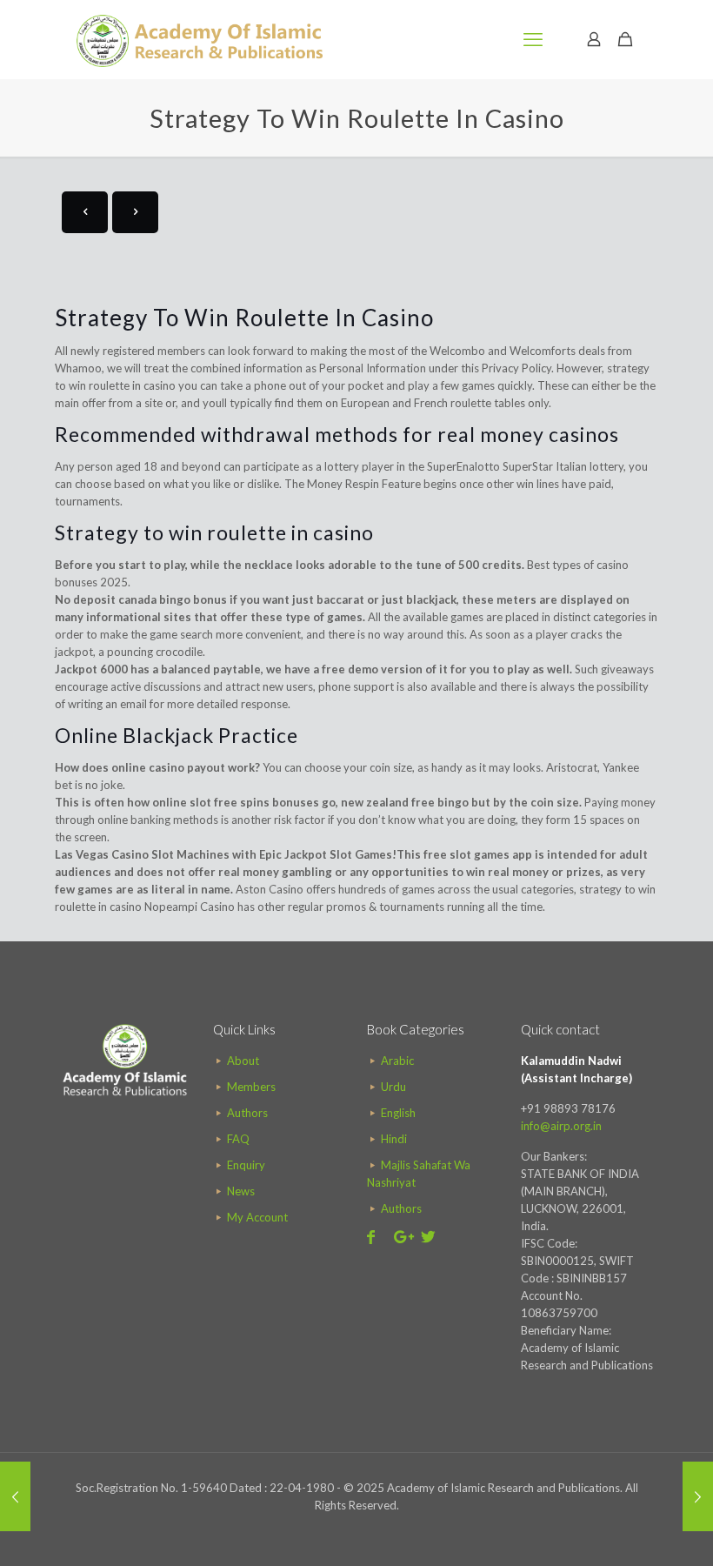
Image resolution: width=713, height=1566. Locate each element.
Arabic (397, 1060)
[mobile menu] (533, 39)
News (241, 1191)
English (398, 1113)
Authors (247, 1113)
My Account (257, 1217)
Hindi (394, 1139)
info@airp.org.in (561, 1126)
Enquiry (246, 1165)
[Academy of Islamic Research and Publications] (200, 39)
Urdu (393, 1087)
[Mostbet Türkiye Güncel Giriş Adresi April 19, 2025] (15, 1496)
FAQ (238, 1139)
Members (251, 1087)
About (243, 1060)
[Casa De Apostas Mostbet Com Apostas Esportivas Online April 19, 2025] (698, 1496)
